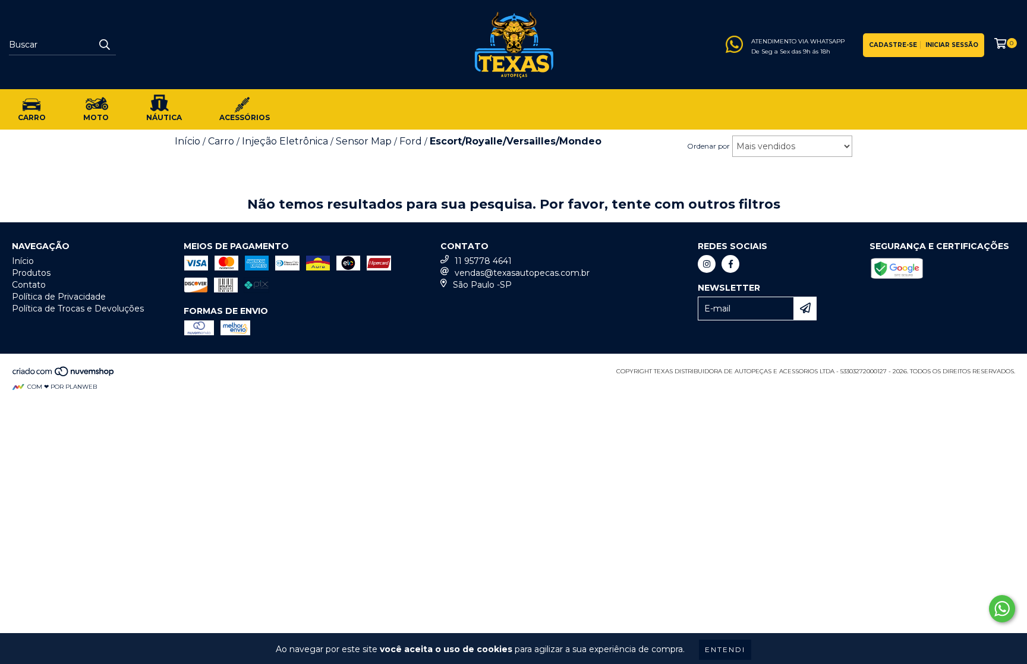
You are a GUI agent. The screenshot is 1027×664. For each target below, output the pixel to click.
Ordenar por (708, 145)
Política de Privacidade (59, 296)
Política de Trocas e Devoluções (78, 308)
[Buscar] (104, 44)
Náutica (164, 117)
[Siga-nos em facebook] (730, 264)
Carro (32, 117)
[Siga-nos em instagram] (707, 264)
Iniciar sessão (951, 45)
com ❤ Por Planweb (62, 387)
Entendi (725, 649)
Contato (29, 284)
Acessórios (244, 117)
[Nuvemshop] (64, 375)
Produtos (31, 273)
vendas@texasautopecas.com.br (522, 273)
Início (23, 261)
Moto (96, 117)
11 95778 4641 (483, 261)
